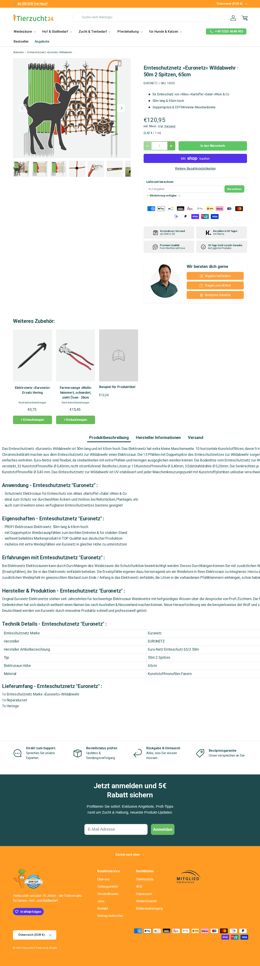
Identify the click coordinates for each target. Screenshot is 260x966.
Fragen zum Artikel (218, 285)
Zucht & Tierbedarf (93, 31)
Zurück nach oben (127, 854)
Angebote (42, 41)
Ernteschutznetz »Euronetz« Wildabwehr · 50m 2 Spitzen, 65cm (51, 52)
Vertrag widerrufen (110, 916)
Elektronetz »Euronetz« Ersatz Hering (32, 390)
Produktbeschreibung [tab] (109, 437)
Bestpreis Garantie (218, 295)
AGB (139, 886)
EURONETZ (151, 83)
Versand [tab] (195, 437)
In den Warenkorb (212, 146)
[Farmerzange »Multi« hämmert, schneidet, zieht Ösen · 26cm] (75, 355)
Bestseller (21, 41)
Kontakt (102, 908)
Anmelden (162, 829)
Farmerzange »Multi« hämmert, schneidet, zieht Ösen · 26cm (76, 392)
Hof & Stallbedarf (55, 31)
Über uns (103, 879)
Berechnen (234, 189)
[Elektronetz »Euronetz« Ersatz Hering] (32, 355)
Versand (169, 126)
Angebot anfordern (218, 276)
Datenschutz (145, 879)
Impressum (144, 894)
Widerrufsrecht (146, 901)
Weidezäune (23, 31)
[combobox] (141, 17)
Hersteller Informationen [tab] (158, 437)
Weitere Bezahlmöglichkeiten (195, 168)
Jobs (100, 901)
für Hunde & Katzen (163, 31)
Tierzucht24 (28, 948)
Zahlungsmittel (107, 886)
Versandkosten (107, 894)
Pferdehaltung (128, 31)
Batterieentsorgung (149, 908)
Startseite (18, 52)
